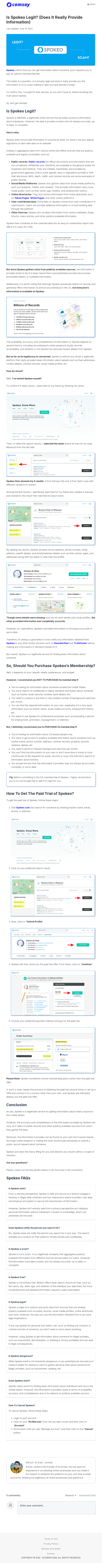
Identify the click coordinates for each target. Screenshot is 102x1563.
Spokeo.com (23, 807)
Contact (51, 1554)
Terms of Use (51, 1539)
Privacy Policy (51, 1544)
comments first (87, 1495)
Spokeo (10, 643)
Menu (93, 4)
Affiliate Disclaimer (51, 1549)
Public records (37, 161)
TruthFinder (80, 643)
